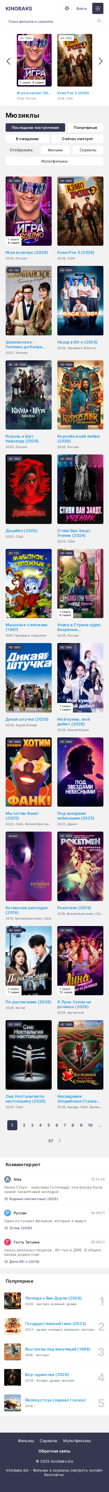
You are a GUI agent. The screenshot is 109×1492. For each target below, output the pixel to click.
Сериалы (88, 150)
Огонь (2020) (21, 1228)
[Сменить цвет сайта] (67, 8)
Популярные (85, 127)
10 (90, 1125)
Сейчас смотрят (77, 138)
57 (50, 1140)
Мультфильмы (54, 161)
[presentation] (8, 61)
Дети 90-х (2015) (24, 1261)
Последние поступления (35, 127)
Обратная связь (54, 1451)
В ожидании (27, 138)
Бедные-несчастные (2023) (34, 1199)
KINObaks (19, 8)
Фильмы (55, 150)
